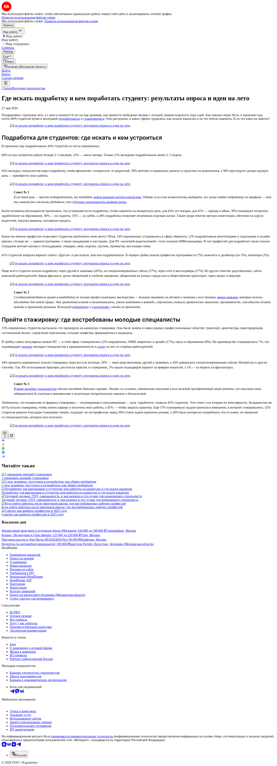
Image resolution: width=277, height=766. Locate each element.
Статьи (6, 88)
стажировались (93, 118)
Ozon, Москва (90, 535)
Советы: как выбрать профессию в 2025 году (33, 514)
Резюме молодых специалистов (35, 388)
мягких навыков (227, 297)
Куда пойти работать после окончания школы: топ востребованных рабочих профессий (62, 507)
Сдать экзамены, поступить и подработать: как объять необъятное (47, 485)
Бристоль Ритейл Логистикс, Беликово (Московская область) (111, 544)
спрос (101, 346)
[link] (8, 61)
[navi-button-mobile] (6, 83)
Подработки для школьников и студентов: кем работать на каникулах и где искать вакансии (65, 492)
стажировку (101, 307)
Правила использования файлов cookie (71, 21)
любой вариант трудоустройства (117, 197)
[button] (6, 70)
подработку (80, 307)
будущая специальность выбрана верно (99, 202)
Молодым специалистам (28, 88)
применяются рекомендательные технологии (82, 736)
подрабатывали (69, 118)
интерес (27, 346)
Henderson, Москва (93, 539)
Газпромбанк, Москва (121, 530)
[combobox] (19, 754)
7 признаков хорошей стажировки (25, 478)
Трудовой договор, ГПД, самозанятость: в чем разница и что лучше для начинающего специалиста (70, 500)
